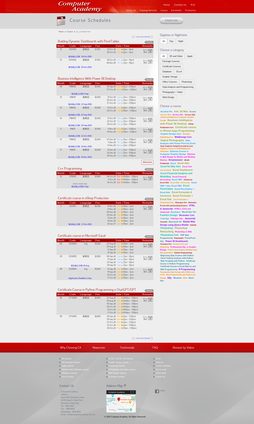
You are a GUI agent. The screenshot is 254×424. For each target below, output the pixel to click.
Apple (190, 56)
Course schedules (163, 366)
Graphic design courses (119, 362)
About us (159, 362)
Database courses (69, 373)
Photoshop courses (117, 366)
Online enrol (161, 373)
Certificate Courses (171, 66)
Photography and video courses (122, 369)
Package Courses (171, 61)
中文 (193, 4)
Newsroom (99, 347)
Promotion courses (117, 377)
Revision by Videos (183, 347)
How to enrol (161, 369)
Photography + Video (172, 92)
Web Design (168, 97)
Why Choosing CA (70, 347)
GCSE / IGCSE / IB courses (121, 359)
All (163, 41)
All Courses (66, 359)
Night (180, 41)
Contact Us (180, 4)
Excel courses (68, 377)
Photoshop (187, 82)
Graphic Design (169, 77)
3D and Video (175, 56)
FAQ (155, 347)
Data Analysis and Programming (177, 87)
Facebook (157, 391)
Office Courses (169, 82)
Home (166, 4)
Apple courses (68, 366)
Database (167, 71)
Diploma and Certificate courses (75, 369)
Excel (179, 71)
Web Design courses (117, 373)
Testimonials (127, 347)
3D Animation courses (71, 362)
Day (171, 41)
